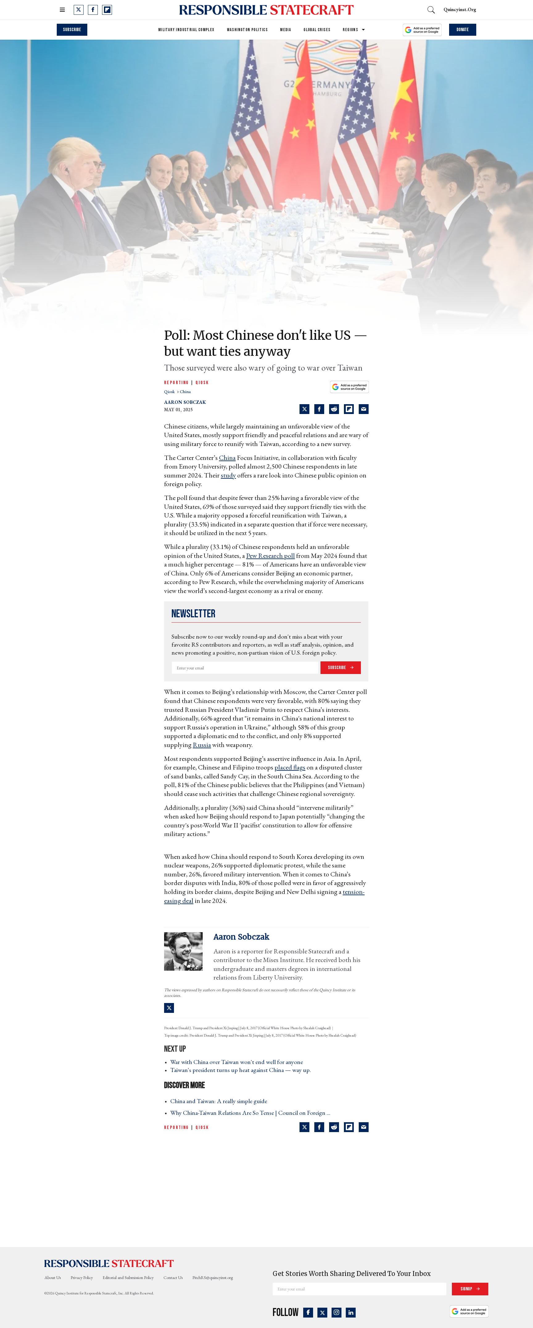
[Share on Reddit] (334, 409)
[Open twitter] (79, 10)
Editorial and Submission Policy (128, 1277)
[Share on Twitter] (304, 409)
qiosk (170, 391)
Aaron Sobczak (185, 402)
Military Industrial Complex (186, 29)
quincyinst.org (460, 9)
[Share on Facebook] (319, 409)
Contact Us (173, 1277)
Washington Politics (247, 29)
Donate (463, 30)
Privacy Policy (82, 1277)
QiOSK (202, 383)
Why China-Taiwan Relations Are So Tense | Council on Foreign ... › (252, 1113)
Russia (202, 744)
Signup (467, 1289)
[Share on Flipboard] (349, 409)
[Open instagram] (336, 1313)
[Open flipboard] (107, 10)
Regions (350, 29)
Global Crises (317, 29)
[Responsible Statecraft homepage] (109, 1263)
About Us (52, 1277)
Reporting (176, 383)
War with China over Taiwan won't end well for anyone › (238, 1062)
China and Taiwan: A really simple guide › (220, 1101)
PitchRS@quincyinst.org (212, 1277)
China (227, 457)
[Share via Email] (364, 409)
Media (285, 29)
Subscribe (72, 30)
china (185, 391)
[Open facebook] (93, 10)
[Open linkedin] (351, 1313)
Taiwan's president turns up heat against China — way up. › (242, 1070)
